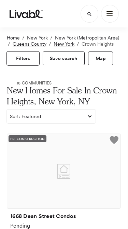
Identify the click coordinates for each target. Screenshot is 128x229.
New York (37, 38)
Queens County (29, 44)
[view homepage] (26, 14)
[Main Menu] (109, 13)
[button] (114, 141)
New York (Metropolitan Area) (87, 38)
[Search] (89, 13)
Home (13, 38)
